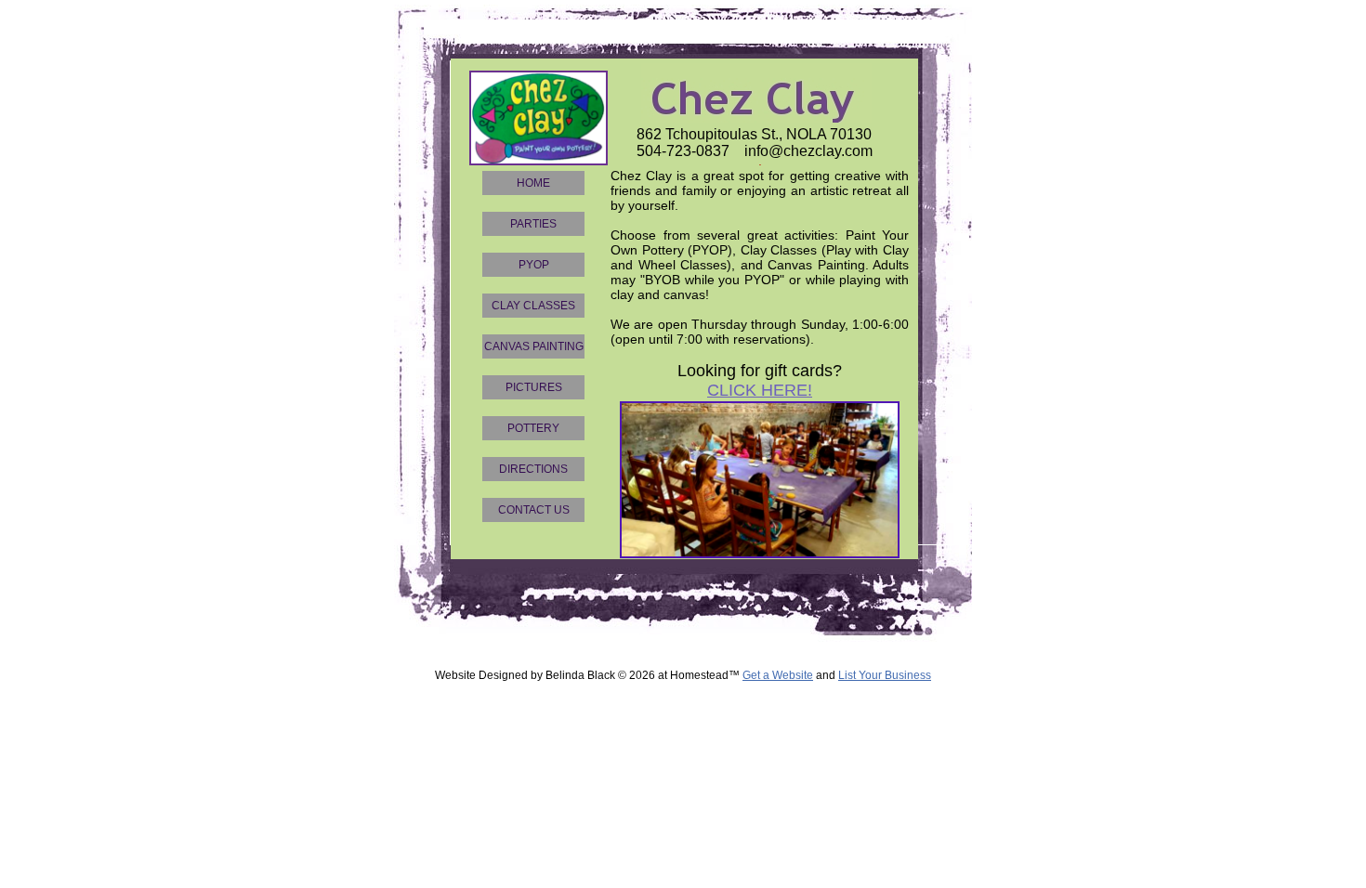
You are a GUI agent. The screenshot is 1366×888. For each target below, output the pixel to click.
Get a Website (777, 675)
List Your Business (884, 675)
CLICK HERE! (759, 390)
